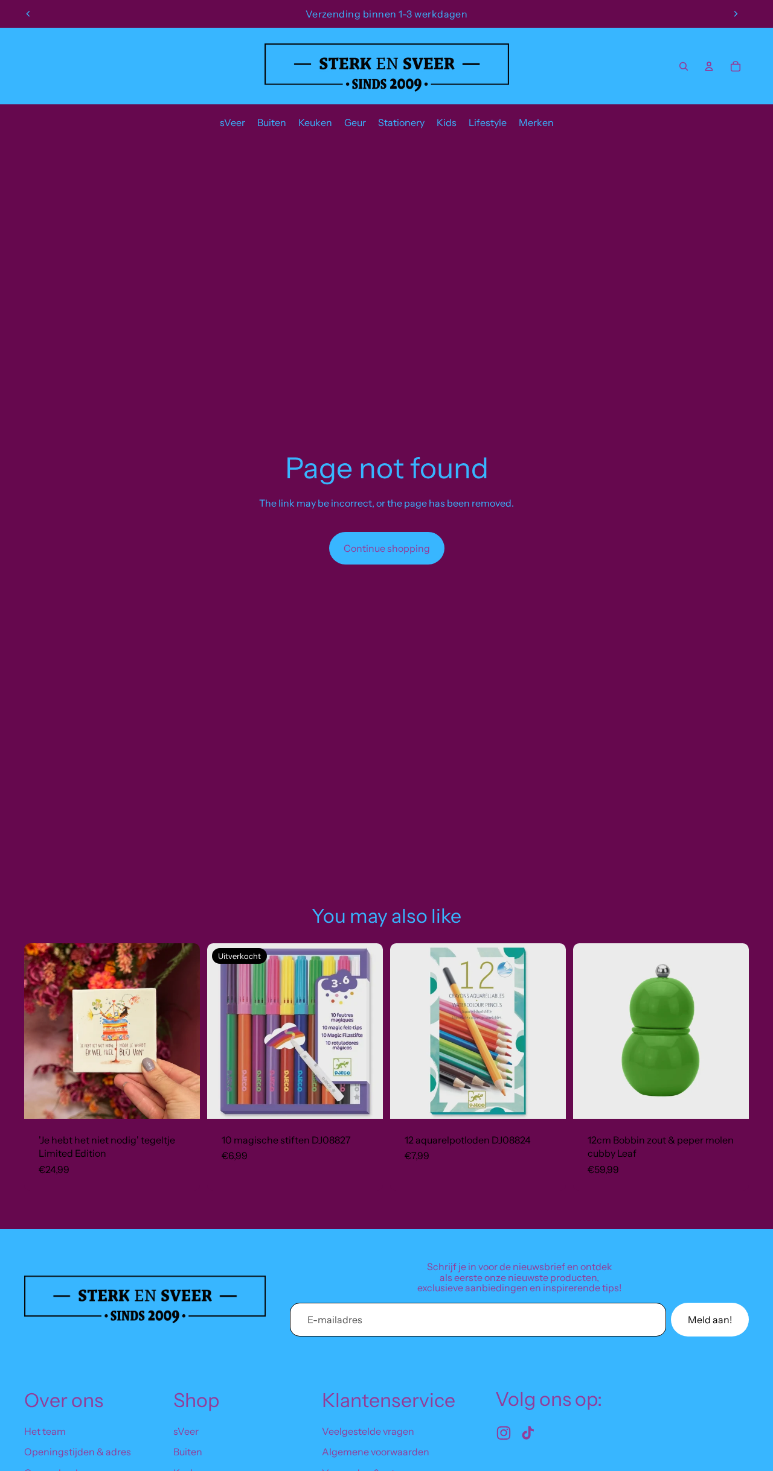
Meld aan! (710, 1320)
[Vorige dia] (28, 14)
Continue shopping (387, 548)
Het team (45, 1431)
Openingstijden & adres (77, 1452)
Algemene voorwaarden (375, 1452)
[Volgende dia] (735, 14)
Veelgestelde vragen (368, 1431)
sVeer (186, 1431)
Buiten (187, 1452)
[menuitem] (232, 122)
